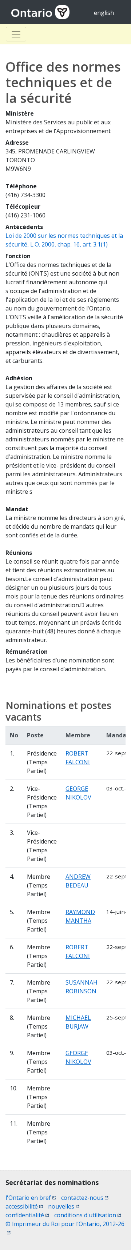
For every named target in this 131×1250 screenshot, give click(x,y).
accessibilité (24, 1206)
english (104, 13)
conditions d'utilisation (87, 1215)
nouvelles (63, 1206)
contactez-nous (84, 1198)
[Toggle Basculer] (16, 34)
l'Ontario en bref (30, 1198)
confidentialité (27, 1215)
